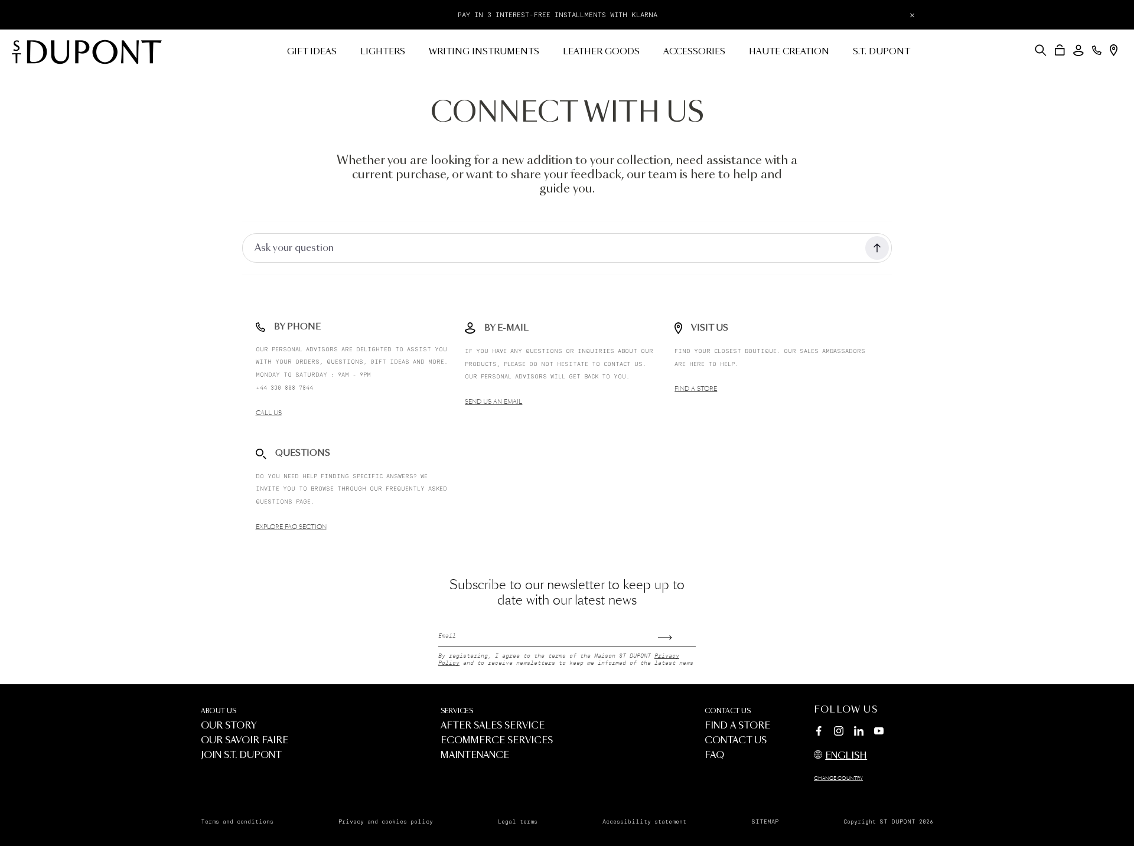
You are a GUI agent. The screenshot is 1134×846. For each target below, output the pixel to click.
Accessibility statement (644, 821)
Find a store (695, 389)
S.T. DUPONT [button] (881, 52)
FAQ (714, 755)
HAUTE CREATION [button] (789, 52)
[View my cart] (1060, 50)
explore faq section (291, 527)
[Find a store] (1113, 50)
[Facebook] (818, 732)
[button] (1041, 50)
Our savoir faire (244, 740)
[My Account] (1078, 50)
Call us (269, 413)
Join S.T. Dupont (241, 755)
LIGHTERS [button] (382, 52)
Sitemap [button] (764, 821)
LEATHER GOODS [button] (601, 52)
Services (457, 711)
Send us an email (493, 402)
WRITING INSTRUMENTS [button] (484, 52)
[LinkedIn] (858, 732)
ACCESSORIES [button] (694, 52)
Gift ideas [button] (312, 52)
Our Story (229, 725)
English (846, 756)
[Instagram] (838, 732)
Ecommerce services (497, 740)
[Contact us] (1097, 50)
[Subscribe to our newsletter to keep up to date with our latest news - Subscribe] (677, 633)
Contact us (728, 711)
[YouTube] (879, 731)
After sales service (493, 725)
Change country (838, 778)
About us (218, 711)
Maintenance (475, 755)
